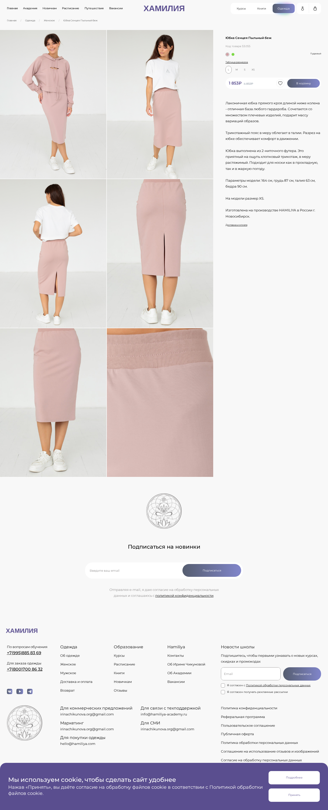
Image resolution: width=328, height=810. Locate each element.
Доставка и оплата (236, 224)
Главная (12, 8)
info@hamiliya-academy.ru (164, 714)
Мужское (68, 673)
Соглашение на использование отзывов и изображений (270, 751)
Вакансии (116, 8)
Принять (294, 795)
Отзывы (120, 690)
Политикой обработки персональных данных (278, 685)
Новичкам (50, 8)
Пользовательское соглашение (248, 725)
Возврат (67, 690)
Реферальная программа (243, 717)
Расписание (70, 8)
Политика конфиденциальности (249, 708)
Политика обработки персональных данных (259, 743)
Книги (119, 673)
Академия (30, 8)
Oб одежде (70, 655)
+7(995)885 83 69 (24, 652)
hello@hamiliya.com (77, 744)
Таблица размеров (236, 62)
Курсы (119, 655)
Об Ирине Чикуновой (186, 664)
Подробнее (294, 777)
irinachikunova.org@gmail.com (87, 714)
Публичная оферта (237, 734)
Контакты (175, 655)
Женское (49, 20)
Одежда (30, 20)
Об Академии (179, 673)
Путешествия (94, 8)
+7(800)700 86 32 (25, 669)
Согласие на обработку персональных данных (261, 760)
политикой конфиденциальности (184, 595)
